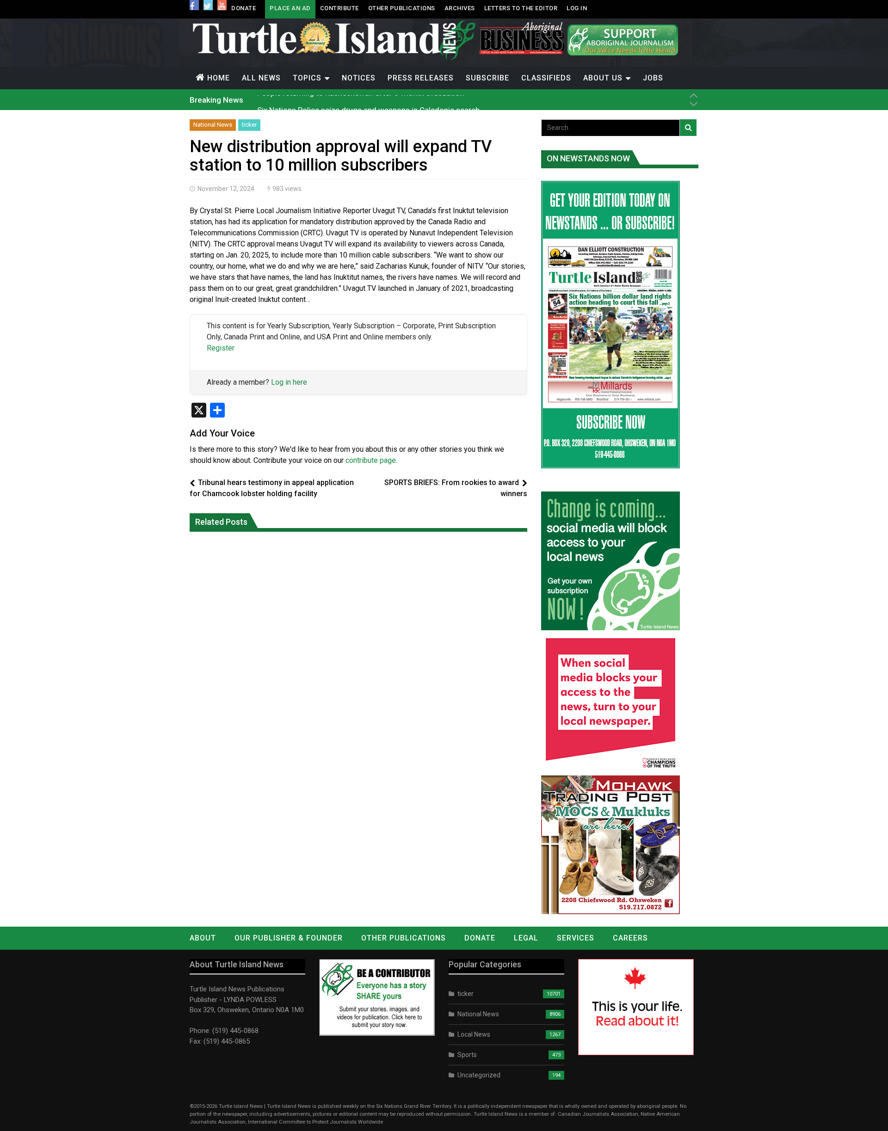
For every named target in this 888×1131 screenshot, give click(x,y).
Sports (467, 1054)
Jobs (653, 78)
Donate (243, 8)
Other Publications (401, 8)
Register (220, 348)
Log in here (289, 382)
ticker (249, 124)
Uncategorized (478, 1075)
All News (261, 78)
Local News (473, 1034)
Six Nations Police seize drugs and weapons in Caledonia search (368, 99)
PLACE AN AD (290, 8)
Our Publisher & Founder (288, 938)
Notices (359, 78)
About (203, 938)
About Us (603, 78)
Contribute (339, 8)
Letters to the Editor (521, 8)
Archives (459, 8)
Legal (526, 938)
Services (575, 938)
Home (218, 78)
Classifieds (546, 78)
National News (212, 124)
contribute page (370, 460)
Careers (630, 938)
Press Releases (421, 78)
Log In (577, 8)
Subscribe (487, 78)
